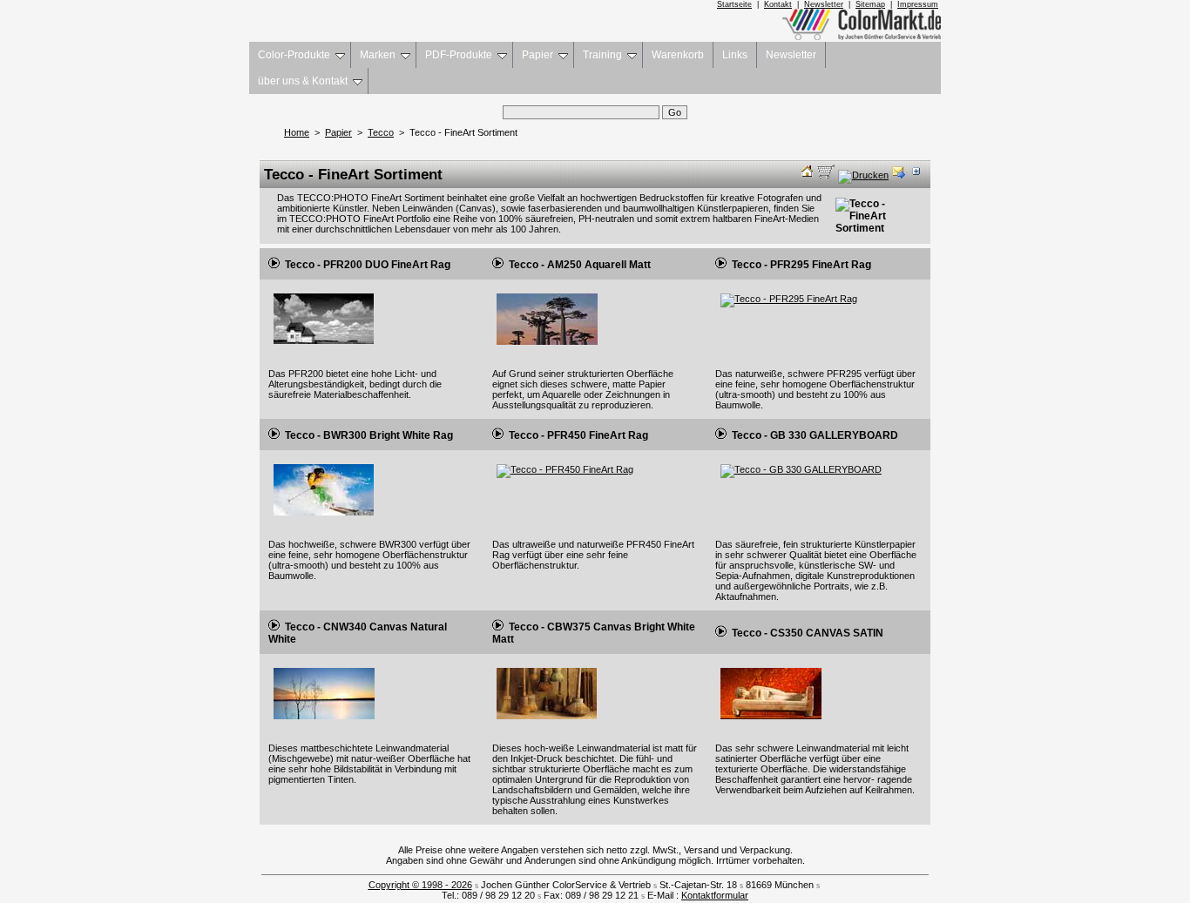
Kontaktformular (714, 895)
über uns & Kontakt (303, 81)
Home (296, 132)
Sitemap (870, 4)
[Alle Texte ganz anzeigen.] (915, 175)
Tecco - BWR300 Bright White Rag (366, 435)
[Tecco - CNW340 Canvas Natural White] (323, 720)
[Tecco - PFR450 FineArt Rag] (565, 469)
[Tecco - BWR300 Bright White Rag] (323, 516)
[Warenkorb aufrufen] (826, 175)
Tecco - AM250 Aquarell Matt (577, 265)
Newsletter (823, 4)
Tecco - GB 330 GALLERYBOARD (812, 435)
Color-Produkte (294, 55)
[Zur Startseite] (808, 175)
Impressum (917, 4)
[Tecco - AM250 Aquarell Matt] (547, 345)
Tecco (381, 132)
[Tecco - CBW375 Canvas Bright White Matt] (547, 720)
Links (734, 55)
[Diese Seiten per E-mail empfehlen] (898, 175)
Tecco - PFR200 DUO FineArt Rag (365, 265)
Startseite (734, 4)
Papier (537, 55)
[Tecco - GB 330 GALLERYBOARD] (800, 469)
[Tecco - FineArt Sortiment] (871, 228)
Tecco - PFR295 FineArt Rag (799, 265)
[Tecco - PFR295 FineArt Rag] (788, 298)
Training (602, 55)
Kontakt (778, 4)
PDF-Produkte (458, 55)
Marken (378, 55)
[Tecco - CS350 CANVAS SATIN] (770, 720)
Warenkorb (678, 55)
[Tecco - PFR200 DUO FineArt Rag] (323, 345)
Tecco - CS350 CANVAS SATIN (805, 633)
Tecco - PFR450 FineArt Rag (576, 435)
